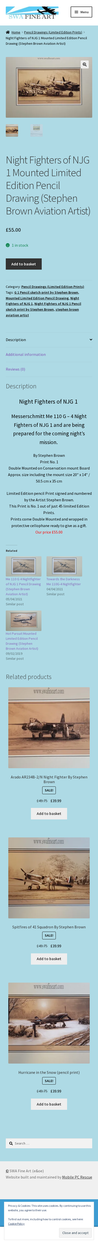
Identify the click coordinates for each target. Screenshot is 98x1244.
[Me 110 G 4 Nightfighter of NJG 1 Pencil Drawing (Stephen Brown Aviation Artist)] (23, 566)
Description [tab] (16, 339)
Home (16, 32)
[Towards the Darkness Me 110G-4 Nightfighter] (64, 566)
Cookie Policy (16, 1224)
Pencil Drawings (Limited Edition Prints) (53, 32)
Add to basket (23, 263)
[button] (85, 64)
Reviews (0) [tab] (15, 369)
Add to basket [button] (49, 813)
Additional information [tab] (26, 354)
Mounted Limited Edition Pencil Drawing (37, 298)
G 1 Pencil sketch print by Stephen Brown (46, 292)
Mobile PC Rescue (77, 1177)
